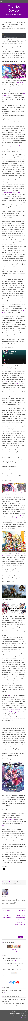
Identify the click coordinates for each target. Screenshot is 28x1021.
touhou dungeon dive (7, 883)
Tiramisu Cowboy (14, 8)
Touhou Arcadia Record (8, 819)
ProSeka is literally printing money (11, 192)
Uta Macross (11, 147)
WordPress (23, 1017)
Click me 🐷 (14, 973)
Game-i (10, 113)
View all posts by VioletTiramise (10, 903)
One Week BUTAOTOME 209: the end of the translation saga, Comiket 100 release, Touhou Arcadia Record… (20, 917)
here (6, 381)
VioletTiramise (6, 28)
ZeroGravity (22, 1011)
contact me (8, 1005)
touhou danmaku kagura (16, 881)
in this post (18, 383)
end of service (19, 82)
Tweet (15, 960)
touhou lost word (17, 883)
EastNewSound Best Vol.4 (18, 396)
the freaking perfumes (15, 712)
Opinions (6, 881)
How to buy (14, 951)
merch (8, 710)
